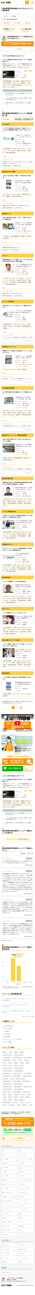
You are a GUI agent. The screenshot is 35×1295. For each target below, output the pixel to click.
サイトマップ (5, 1257)
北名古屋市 (11, 1105)
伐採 (19, 1150)
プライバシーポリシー (23, 1257)
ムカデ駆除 (20, 1163)
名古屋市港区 (7, 1060)
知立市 (23, 1094)
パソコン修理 (5, 1213)
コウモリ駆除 (5, 1175)
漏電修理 (4, 1180)
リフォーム (20, 1222)
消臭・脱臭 (20, 1205)
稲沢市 (22, 1097)
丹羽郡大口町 (26, 1092)
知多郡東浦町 (18, 1084)
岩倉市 (5, 1094)
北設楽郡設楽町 (20, 1078)
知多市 (29, 1094)
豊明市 (28, 1097)
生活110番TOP (5, 1112)
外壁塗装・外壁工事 (6, 1222)
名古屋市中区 (7, 1073)
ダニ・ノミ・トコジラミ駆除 (25, 1159)
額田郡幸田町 (7, 1081)
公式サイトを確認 (20, 77)
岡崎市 (16, 1052)
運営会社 (20, 1261)
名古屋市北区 (7, 1076)
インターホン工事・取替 (24, 1188)
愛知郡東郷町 (7, 1102)
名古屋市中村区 (17, 1073)
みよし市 (28, 1102)
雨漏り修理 (20, 1196)
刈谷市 (5, 1065)
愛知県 (28, 1112)
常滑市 (5, 1052)
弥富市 (5, 1105)
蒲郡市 (10, 1063)
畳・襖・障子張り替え (7, 1201)
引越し (19, 1230)
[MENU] (32, 2)
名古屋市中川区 (7, 1068)
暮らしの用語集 (5, 1249)
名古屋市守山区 (17, 1057)
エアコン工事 (21, 1184)
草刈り (3, 1155)
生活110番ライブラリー (23, 1245)
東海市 (10, 1097)
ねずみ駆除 (20, 1171)
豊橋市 (22, 1052)
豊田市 (28, 1063)
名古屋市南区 (28, 1057)
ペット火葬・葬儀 (22, 1209)
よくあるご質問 (5, 1253)
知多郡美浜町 (26, 1081)
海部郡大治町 (7, 1092)
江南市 (12, 1078)
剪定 (3, 1150)
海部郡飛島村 (18, 1086)
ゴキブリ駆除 (5, 1167)
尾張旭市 (17, 1094)
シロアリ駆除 (20, 1112)
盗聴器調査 (20, 1226)
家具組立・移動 (5, 1230)
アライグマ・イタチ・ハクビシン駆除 (25, 1167)
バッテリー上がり (22, 1201)
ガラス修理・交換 (22, 1192)
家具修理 (20, 1213)
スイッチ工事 (5, 1188)
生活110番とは (5, 1245)
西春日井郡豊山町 (19, 1100)
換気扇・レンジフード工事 (8, 1184)
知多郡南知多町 (7, 1084)
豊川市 (22, 1065)
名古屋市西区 (28, 1073)
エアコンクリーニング (7, 1209)
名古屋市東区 (16, 1076)
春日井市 (26, 1060)
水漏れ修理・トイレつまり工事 (9, 1196)
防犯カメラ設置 (5, 1226)
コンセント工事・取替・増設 (25, 1180)
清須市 (19, 1105)
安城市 (22, 1063)
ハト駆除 (4, 1171)
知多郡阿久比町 (7, 1086)
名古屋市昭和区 (18, 1071)
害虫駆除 (13, 1112)
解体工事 (20, 1217)
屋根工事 (4, 1217)
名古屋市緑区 (7, 1057)
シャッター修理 (21, 1155)
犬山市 (5, 1063)
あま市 (22, 1102)
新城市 (16, 1097)
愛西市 (25, 1105)
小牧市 (30, 1105)
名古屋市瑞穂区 (7, 1071)
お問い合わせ (21, 1253)
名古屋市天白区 (7, 1055)
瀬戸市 (14, 1060)
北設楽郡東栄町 (7, 1089)
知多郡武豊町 (16, 1081)
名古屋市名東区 (18, 1055)
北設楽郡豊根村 (18, 1089)
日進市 (5, 1100)
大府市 (5, 1097)
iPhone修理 (5, 1234)
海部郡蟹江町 (28, 1086)
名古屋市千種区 (27, 1076)
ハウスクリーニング (6, 1205)
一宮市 (10, 1052)
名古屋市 (5, 1078)
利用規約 (4, 1261)
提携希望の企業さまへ (7, 1272)
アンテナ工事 (21, 1175)
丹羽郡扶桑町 (16, 1092)
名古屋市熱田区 (18, 1068)
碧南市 (10, 1065)
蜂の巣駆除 (4, 1163)
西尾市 (16, 1063)
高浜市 (10, 1094)
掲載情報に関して (22, 1249)
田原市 (10, 1100)
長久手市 (15, 1102)
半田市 (20, 1060)
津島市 (16, 1065)
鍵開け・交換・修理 (6, 1192)
